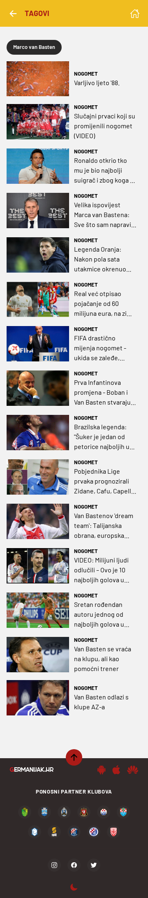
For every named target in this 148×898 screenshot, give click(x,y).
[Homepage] (135, 13)
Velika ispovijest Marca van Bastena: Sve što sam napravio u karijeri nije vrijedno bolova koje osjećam (105, 215)
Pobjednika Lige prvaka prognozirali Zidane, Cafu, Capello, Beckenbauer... (105, 481)
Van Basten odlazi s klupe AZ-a (101, 702)
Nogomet (86, 73)
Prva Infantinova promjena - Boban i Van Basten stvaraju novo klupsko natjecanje (102, 392)
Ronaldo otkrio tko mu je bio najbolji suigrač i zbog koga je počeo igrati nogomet (105, 170)
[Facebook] (74, 865)
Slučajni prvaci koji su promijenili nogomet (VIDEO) (104, 125)
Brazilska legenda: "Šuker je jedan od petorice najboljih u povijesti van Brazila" (103, 437)
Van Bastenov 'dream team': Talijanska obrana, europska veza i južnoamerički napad (103, 525)
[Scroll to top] (74, 757)
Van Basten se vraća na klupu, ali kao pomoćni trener (102, 658)
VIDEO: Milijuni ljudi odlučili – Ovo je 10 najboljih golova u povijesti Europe (101, 570)
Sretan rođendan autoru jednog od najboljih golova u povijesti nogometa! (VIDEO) (103, 614)
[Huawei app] (132, 770)
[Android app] (101, 770)
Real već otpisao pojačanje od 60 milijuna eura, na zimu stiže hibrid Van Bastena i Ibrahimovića (105, 303)
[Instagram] (54, 865)
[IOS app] (116, 769)
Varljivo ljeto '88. (97, 82)
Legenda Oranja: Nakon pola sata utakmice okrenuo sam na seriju (100, 259)
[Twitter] (93, 865)
